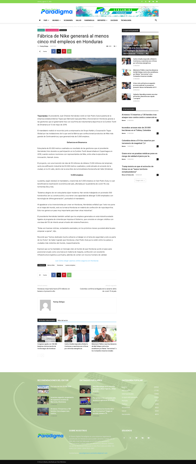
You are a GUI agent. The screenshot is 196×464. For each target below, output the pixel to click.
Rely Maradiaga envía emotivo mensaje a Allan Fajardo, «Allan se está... (104, 389)
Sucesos (114, 20)
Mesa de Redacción (129, 53)
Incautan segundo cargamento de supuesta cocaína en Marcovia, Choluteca (62, 399)
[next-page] (42, 355)
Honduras (60, 265)
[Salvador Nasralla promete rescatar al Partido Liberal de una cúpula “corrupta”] (126, 96)
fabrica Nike (51, 265)
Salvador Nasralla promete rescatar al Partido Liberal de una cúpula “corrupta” (145, 96)
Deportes (101, 20)
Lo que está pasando (52, 30)
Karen (124, 120)
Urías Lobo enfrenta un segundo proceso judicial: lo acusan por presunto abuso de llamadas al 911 (145, 85)
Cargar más (139, 180)
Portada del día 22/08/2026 (61, 386)
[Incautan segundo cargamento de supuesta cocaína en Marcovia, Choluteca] (43, 400)
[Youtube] (157, 1)
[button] (156, 20)
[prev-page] (38, 355)
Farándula (89, 20)
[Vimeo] (149, 1)
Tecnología (126, 20)
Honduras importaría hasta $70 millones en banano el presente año (53, 290)
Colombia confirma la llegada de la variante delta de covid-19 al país (98, 290)
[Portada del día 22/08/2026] (43, 389)
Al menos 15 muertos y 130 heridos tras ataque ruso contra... (61, 411)
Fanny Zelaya (44, 46)
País (45, 20)
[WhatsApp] (69, 51)
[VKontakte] (153, 1)
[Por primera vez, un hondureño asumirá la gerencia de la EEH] (85, 401)
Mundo (55, 20)
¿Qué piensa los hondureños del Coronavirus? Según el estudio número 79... (103, 411)
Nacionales (63, 30)
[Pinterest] (64, 51)
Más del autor (63, 320)
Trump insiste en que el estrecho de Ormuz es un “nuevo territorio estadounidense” (137, 169)
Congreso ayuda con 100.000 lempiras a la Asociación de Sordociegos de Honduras (47, 346)
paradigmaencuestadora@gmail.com (93, 453)
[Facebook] (142, 1)
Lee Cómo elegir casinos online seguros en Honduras (76, 261)
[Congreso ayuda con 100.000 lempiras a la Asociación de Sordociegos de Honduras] (49, 333)
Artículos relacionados (47, 320)
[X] (145, 1)
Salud (78, 20)
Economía (68, 20)
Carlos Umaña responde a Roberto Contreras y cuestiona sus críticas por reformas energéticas (76, 346)
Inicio (39, 26)
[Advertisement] (76, 108)
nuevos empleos (70, 265)
